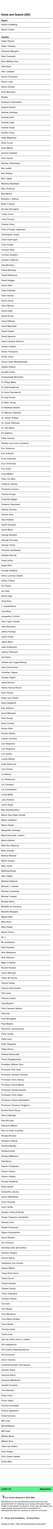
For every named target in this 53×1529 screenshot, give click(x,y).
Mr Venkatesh (8, 942)
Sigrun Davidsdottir (10, 1233)
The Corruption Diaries (26, 28)
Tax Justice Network (14, 1498)
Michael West (7, 902)
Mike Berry (6, 922)
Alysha (4, 97)
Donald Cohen (8, 372)
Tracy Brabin (7, 1324)
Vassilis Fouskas (9, 1385)
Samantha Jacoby (10, 1192)
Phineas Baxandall (10, 1054)
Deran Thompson (9, 352)
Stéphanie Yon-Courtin (12, 1263)
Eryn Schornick (8, 464)
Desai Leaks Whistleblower (14, 362)
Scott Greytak (8, 1202)
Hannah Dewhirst (9, 571)
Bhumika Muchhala (10, 184)
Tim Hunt (5, 1304)
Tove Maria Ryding (10, 1319)
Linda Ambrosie (8, 764)
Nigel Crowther (8, 963)
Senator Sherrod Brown (12, 1212)
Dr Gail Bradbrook (10, 387)
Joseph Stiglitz (8, 678)
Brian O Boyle (8, 204)
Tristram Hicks (8, 1329)
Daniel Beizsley (8, 270)
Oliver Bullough (8, 973)
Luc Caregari (7, 785)
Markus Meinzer (9, 856)
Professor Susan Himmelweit (15, 1100)
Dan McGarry (7, 265)
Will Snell (5, 1431)
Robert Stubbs (8, 1177)
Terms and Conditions (14, 1518)
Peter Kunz (6, 1039)
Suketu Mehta (8, 1268)
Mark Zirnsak (7, 851)
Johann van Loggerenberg (13, 662)
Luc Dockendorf (9, 790)
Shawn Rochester (9, 1228)
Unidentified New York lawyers (16, 1365)
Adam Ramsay (8, 46)
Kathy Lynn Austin (9, 698)
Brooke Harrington (10, 209)
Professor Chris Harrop (12, 1080)
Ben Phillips (6, 174)
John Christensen (9, 667)
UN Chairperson (9, 1345)
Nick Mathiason (8, 953)
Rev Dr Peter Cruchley (12, 1131)
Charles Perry (8, 224)
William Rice (7, 1441)
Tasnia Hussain (8, 1283)
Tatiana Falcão (8, 1289)
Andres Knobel (8, 107)
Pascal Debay (8, 983)
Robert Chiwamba (10, 1166)
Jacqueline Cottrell (10, 616)
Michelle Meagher (9, 912)
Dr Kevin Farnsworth (11, 392)
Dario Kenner (7, 296)
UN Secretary (7, 1355)
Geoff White (7, 530)
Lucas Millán (7, 795)
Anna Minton (7, 148)
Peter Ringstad (8, 1044)
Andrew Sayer (8, 128)
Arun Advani (7, 158)
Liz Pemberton (8, 779)
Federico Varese (9, 484)
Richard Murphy (8, 1146)
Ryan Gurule (7, 1187)
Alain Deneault (8, 56)
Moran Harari (7, 932)
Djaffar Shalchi (8, 367)
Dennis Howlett (8, 347)
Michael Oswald (9, 897)
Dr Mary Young (8, 403)
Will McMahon (8, 1426)
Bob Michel (6, 194)
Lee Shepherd (8, 744)
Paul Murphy (7, 1024)
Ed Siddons (6, 433)
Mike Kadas (7, 927)
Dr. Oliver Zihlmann (10, 423)
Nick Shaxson (7, 958)
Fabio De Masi (8, 479)
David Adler (7, 311)
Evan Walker (7, 474)
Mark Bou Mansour (10, 846)
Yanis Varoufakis (9, 1446)
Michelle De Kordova (11, 907)
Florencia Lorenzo (10, 489)
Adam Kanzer (7, 41)
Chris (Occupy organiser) (13, 230)
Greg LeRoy (7, 561)
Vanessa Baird (8, 1375)
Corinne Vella (7, 250)
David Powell (7, 331)
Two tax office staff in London (15, 1340)
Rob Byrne (6, 1161)
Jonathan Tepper (9, 673)
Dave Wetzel (7, 306)
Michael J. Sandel (9, 886)
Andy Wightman (8, 138)
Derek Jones (7, 357)
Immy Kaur (6, 601)
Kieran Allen (7, 729)
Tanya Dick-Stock (9, 1273)
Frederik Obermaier (10, 505)
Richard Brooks (8, 1136)
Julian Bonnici (7, 683)
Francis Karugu (8, 494)
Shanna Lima (7, 1222)
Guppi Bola (6, 566)
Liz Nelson (6, 774)
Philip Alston (7, 1049)
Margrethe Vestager (11, 830)
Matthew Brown (8, 871)
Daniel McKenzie (9, 275)
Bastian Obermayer (10, 163)
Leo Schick (6, 754)
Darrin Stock (7, 301)
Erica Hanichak (8, 459)
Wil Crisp (5, 1421)
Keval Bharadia (8, 713)
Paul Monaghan (8, 1019)
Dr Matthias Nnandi (10, 408)
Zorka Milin (6, 1462)
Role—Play (15, 1524)
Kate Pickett (7, 693)
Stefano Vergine (9, 1253)
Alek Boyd (6, 67)
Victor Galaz (7, 1401)
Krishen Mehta (8, 734)
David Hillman (8, 321)
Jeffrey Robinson (9, 652)
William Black (7, 1436)
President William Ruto (12, 1065)
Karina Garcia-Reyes (11, 688)
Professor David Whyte (12, 1085)
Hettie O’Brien (8, 581)
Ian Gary (5, 591)
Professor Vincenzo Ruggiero (15, 1105)
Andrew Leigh (7, 123)
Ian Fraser (6, 586)
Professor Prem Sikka (12, 1095)
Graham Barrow (8, 555)
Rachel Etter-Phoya (10, 1110)
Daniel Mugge (8, 280)
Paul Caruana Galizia (11, 1009)
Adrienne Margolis (10, 51)
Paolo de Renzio (9, 978)
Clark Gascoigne (9, 240)
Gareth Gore (7, 515)
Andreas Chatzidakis (11, 102)
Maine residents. (9, 820)
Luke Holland (7, 800)
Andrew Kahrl (7, 117)
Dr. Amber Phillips (9, 418)
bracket (42, 1524)
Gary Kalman (7, 520)
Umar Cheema (8, 1360)
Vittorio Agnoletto (9, 1411)
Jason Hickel (7, 637)
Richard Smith (8, 1151)
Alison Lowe (7, 82)
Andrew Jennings (9, 112)
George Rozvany (9, 540)
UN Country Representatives (15, 1350)
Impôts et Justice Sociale (26, 23)
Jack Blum (6, 611)
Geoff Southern (8, 525)
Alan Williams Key (9, 62)
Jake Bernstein (8, 627)
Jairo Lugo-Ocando (10, 622)
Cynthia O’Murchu (9, 260)
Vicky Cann (6, 1396)
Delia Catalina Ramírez (12, 342)
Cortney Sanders (9, 255)
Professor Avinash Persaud (14, 1075)
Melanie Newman (9, 881)
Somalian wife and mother (13, 1248)
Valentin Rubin (8, 1370)
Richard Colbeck (9, 1141)
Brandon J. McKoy (10, 199)
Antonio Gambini (9, 153)
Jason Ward (7, 642)
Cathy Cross (7, 214)
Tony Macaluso (8, 1314)
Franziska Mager (9, 499)
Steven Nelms (8, 1258)
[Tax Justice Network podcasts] (2, 2)
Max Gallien (7, 876)
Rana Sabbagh (8, 1115)
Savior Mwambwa (9, 1197)
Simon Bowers (8, 1238)
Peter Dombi (7, 1034)
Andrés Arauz (7, 133)
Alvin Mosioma (8, 92)
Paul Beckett (7, 1004)
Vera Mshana (7, 1390)
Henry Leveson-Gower (12, 576)
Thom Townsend (9, 1294)
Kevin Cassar (7, 723)
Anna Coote (7, 143)
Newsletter (45, 1489)
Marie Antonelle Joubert (12, 836)
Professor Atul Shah (11, 1070)
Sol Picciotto (7, 1243)
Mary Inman (6, 866)
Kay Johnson (7, 708)
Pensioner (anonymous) (12, 1029)
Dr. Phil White (7, 428)
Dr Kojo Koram (8, 398)
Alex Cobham (7, 72)
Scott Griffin (7, 1207)
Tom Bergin (6, 1309)
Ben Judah (6, 168)
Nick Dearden (7, 947)
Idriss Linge (6, 596)
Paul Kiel (5, 1014)
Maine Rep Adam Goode (13, 815)
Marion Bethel (8, 841)
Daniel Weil (6, 286)
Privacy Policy (33, 1518)
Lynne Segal (7, 805)
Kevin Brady (7, 718)
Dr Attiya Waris (8, 382)
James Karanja (8, 632)
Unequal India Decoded (26, 33)
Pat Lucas (6, 993)
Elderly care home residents (14, 443)
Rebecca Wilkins (9, 1126)
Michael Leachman (10, 891)
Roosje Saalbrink (9, 1182)
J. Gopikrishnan (8, 606)
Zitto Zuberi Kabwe (10, 1457)
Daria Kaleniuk (8, 291)
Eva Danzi (6, 469)
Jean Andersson (9, 647)
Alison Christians (9, 77)
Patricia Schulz (8, 998)
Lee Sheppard (8, 749)
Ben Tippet (6, 179)
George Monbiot (9, 535)
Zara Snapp (7, 1452)
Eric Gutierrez (8, 448)
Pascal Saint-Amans (11, 988)
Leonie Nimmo (8, 759)
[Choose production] (50, 11)
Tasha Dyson (7, 1278)
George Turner (8, 545)
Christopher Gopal (10, 235)
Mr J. (3, 937)
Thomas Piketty (9, 1299)
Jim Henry (6, 657)
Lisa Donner (7, 769)
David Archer (7, 316)
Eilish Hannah (7, 438)
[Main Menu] (50, 2)
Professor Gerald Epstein (13, 1090)
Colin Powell (7, 245)
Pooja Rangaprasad (11, 1059)
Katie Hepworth (8, 703)
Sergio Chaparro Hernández (14, 1217)
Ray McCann (7, 1121)
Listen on (6, 1489)
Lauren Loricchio (9, 739)
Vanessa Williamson (11, 1380)
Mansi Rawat (7, 825)
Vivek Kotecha (8, 1416)
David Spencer (8, 337)
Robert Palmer (8, 1172)
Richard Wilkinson (9, 1156)
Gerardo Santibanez (11, 550)
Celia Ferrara (7, 219)
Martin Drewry (8, 861)
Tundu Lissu (7, 1334)
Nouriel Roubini (8, 968)
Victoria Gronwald (10, 1406)
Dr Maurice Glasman (11, 413)
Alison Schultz (8, 87)
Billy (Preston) (8, 189)
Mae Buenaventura (10, 810)
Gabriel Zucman (9, 510)
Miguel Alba (7, 917)
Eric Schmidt (7, 454)
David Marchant (9, 326)
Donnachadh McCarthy (12, 377)
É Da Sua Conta (25, 18)
